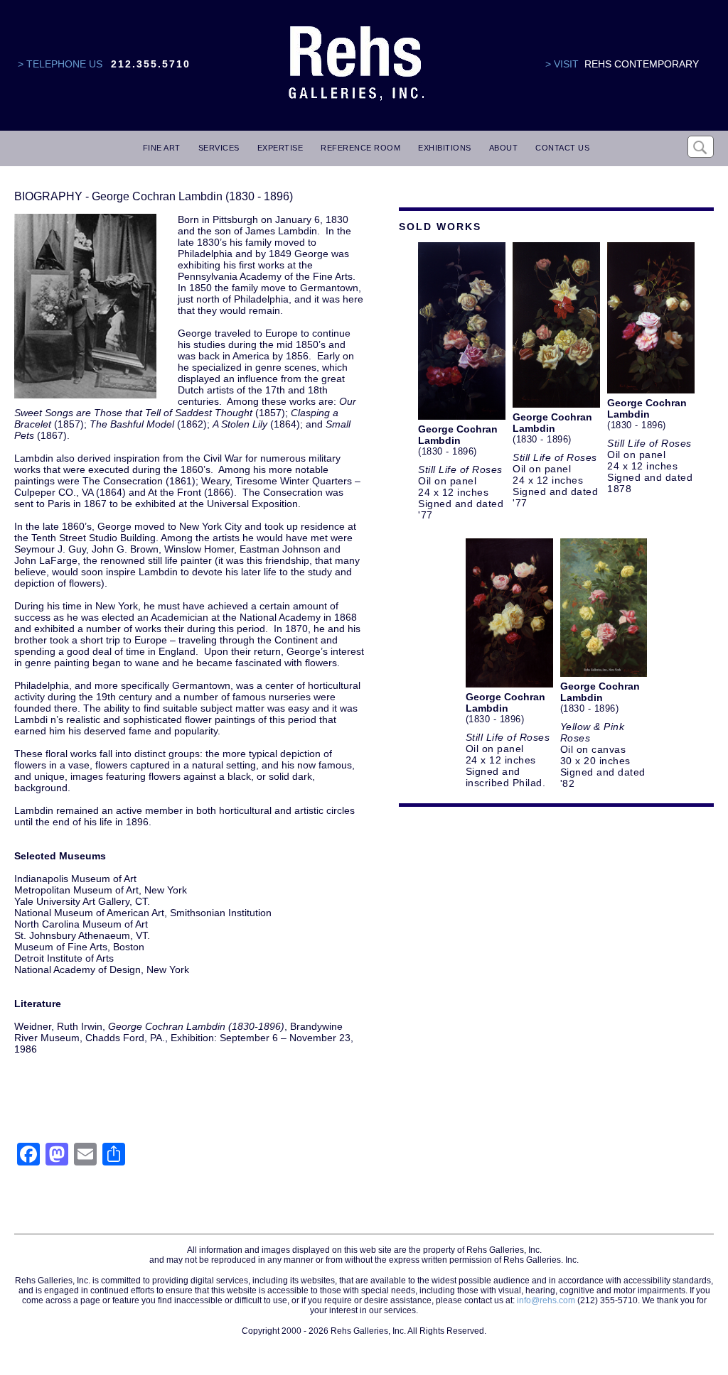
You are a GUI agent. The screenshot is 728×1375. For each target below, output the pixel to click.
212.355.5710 (151, 64)
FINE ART (162, 147)
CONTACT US (562, 147)
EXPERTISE (280, 147)
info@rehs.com (546, 1300)
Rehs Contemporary (641, 64)
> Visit (562, 64)
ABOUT (503, 147)
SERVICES (219, 147)
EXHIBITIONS (444, 147)
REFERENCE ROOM (360, 147)
